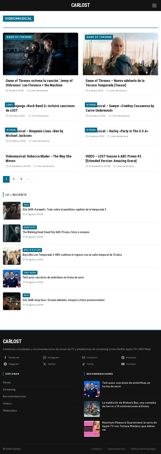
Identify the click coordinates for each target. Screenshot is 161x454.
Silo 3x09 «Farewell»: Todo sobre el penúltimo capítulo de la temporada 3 (64, 209)
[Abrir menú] (154, 5)
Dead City (30, 227)
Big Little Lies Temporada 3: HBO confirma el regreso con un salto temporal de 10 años (72, 254)
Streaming (9, 389)
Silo (26, 204)
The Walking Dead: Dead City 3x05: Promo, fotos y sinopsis (56, 232)
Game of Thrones (19, 37)
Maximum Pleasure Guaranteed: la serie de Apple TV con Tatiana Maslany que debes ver (129, 426)
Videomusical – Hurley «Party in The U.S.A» (117, 131)
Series (7, 382)
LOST (9, 104)
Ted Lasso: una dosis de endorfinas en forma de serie (53, 277)
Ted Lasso (30, 272)
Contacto (96, 448)
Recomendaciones (14, 396)
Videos (7, 403)
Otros (91, 104)
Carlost (12, 341)
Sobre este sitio (116, 448)
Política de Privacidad (143, 448)
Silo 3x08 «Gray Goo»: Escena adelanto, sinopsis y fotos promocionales (64, 300)
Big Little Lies (32, 250)
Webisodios (10, 410)
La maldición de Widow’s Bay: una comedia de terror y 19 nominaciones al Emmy (129, 404)
